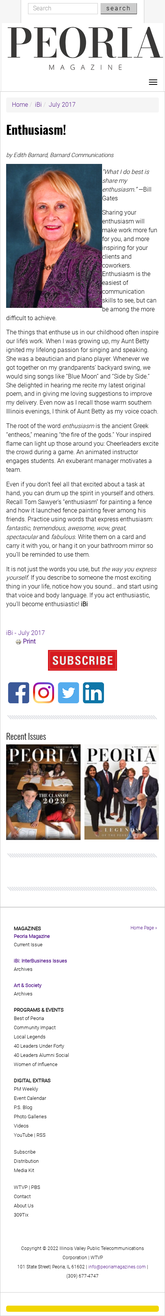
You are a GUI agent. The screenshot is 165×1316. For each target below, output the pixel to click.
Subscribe (25, 1152)
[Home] (85, 48)
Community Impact (35, 1027)
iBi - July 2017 (25, 633)
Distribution (26, 1161)
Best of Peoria (29, 1018)
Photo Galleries (30, 1116)
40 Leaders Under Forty (39, 1046)
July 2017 (62, 104)
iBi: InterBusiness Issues (40, 961)
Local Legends (30, 1037)
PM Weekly (26, 1089)
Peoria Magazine (32, 936)
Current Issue (28, 944)
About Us (24, 1206)
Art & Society (27, 985)
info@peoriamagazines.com (117, 1267)
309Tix (21, 1215)
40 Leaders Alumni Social (41, 1055)
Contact (22, 1196)
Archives (23, 969)
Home (20, 104)
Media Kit (24, 1170)
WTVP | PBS (27, 1187)
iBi (38, 104)
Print (29, 641)
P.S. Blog (23, 1107)
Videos (21, 1126)
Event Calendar (30, 1098)
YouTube (23, 1135)
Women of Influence (36, 1064)
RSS (41, 1135)
